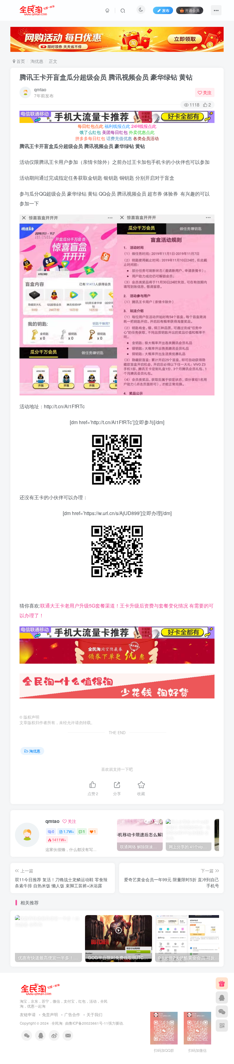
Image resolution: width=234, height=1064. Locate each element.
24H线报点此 (143, 126)
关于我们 (94, 1014)
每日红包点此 (90, 126)
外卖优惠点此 (141, 132)
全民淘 (56, 1023)
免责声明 (50, 1014)
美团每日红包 (115, 132)
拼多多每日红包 (90, 138)
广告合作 (72, 1014)
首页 (20, 61)
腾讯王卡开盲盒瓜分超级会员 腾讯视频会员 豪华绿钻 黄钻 (106, 77)
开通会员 (192, 10)
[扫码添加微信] (222, 1011)
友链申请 (28, 1014)
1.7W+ (68, 831)
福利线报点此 (117, 126)
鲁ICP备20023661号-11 (88, 1023)
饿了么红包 (90, 132)
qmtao (40, 89)
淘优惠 (36, 61)
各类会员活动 (146, 138)
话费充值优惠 (119, 138)
